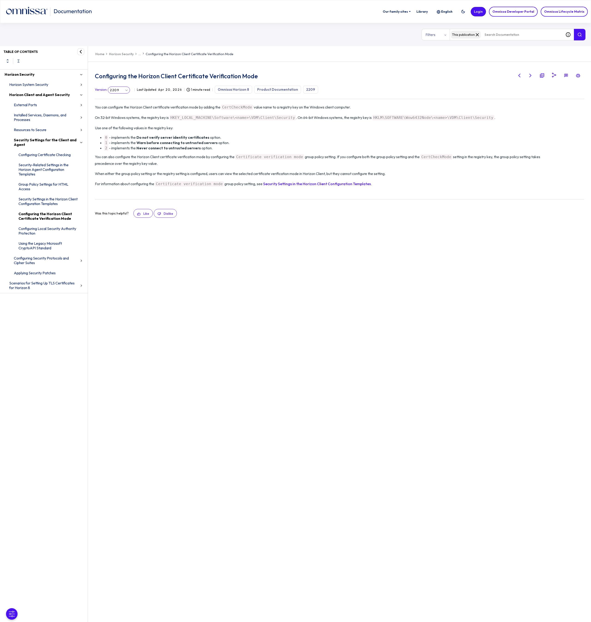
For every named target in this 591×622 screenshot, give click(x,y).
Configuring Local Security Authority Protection (47, 231)
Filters (430, 34)
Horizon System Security (28, 84)
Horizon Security (20, 74)
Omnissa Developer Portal (513, 11)
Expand (7, 61)
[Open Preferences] (12, 614)
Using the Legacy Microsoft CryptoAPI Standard (40, 245)
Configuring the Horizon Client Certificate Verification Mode (45, 216)
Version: (101, 90)
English (446, 11)
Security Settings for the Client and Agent (45, 142)
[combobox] (506, 34)
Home (99, 54)
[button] (463, 11)
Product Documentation (277, 89)
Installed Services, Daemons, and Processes (40, 117)
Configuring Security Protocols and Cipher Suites (41, 260)
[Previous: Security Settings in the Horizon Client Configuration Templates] (519, 75)
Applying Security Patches (35, 273)
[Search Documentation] (579, 34)
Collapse (18, 61)
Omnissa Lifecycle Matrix (564, 11)
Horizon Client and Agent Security (39, 94)
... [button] (139, 54)
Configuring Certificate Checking (44, 154)
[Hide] (80, 51)
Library (422, 11)
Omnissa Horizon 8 (233, 89)
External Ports (25, 105)
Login (478, 11)
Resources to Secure (30, 129)
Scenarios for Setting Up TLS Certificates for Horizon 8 (42, 285)
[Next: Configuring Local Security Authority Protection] (530, 75)
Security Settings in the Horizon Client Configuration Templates (48, 201)
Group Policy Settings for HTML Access (43, 186)
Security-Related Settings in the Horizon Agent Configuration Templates (43, 169)
